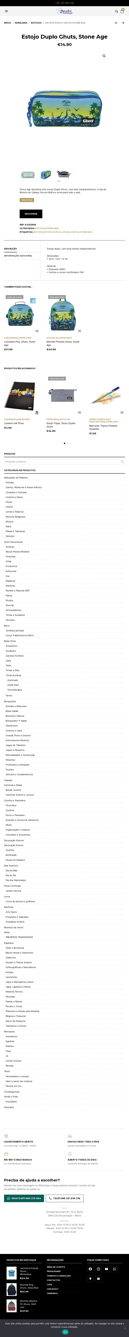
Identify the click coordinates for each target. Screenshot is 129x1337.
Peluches (10, 759)
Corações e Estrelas (16, 492)
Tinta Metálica (14, 689)
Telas (8, 665)
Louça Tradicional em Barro (20, 635)
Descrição (10, 248)
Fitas (8, 1051)
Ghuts (74, 232)
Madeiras (10, 581)
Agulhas (10, 1041)
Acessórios (11, 646)
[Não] (124, 1328)
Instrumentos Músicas (17, 740)
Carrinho (52, 1293)
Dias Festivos (11, 865)
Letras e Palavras (15, 511)
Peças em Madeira (15, 860)
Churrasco (11, 805)
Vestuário (9, 1107)
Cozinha (10, 810)
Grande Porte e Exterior (18, 735)
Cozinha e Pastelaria (14, 800)
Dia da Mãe (11, 870)
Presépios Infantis (15, 921)
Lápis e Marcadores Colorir (20, 982)
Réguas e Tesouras (16, 1016)
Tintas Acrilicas (13, 675)
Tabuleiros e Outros (16, 1026)
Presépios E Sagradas (17, 917)
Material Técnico (14, 991)
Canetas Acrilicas (15, 655)
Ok (65, 1332)
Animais (10, 482)
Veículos (10, 536)
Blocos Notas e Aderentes (19, 952)
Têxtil (7, 1071)
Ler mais (37, 331)
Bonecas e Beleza (15, 716)
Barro (7, 625)
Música (9, 521)
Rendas (9, 1065)
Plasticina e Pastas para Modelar (22, 1011)
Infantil (9, 506)
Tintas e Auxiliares (15, 615)
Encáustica (11, 566)
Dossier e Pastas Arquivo (19, 962)
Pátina (9, 595)
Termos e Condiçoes (59, 1276)
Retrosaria (9, 1031)
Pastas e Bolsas (14, 1001)
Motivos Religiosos (15, 516)
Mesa (8, 824)
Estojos (36, 23)
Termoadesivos (14, 610)
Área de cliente (56, 1267)
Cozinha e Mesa (14, 497)
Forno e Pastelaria (15, 815)
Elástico (10, 1046)
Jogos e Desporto (15, 750)
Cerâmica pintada (15, 630)
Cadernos (10, 419)
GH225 (65, 232)
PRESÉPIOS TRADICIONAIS (19, 937)
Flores (9, 502)
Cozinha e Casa (14, 730)
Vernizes (10, 620)
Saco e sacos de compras (19, 1081)
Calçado (8, 780)
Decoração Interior (13, 845)
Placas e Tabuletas (15, 531)
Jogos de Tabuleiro (16, 745)
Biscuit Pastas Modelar (17, 551)
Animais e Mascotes (16, 706)
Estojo (37, 232)
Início (7, 23)
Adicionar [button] (37, 413)
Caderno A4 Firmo (14, 423)
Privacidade (54, 1271)
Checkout (52, 1289)
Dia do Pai (11, 875)
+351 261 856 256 (64, 3)
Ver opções (122, 413)
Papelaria (21, 23)
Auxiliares (11, 651)
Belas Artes (10, 641)
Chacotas (10, 556)
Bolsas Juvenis (13, 790)
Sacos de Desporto (16, 1021)
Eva (7, 576)
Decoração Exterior (14, 840)
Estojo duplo (52, 232)
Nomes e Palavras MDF (18, 590)
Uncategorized (11, 1091)
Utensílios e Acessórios (18, 834)
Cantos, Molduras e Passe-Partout (24, 487)
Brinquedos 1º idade (16, 720)
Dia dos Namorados (16, 880)
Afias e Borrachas (15, 947)
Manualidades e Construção (20, 755)
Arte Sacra (11, 912)
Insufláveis (11, 1101)
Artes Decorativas (13, 542)
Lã (7, 1056)
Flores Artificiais (12, 885)
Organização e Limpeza (18, 829)
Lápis (8, 660)
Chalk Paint (13, 685)
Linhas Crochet (14, 1060)
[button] (7, 11)
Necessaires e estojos (17, 1076)
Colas (8, 561)
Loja (49, 1284)
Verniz (9, 695)
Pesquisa (122, 461)
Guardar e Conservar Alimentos (22, 820)
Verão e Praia (11, 1096)
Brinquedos (10, 701)
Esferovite (11, 571)
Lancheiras (11, 338)
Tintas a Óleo (12, 670)
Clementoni (12, 725)
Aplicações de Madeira (16, 477)
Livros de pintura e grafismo (20, 901)
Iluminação (11, 855)
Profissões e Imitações (17, 764)
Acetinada (12, 680)
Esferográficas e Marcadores (100, 420)
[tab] (22, 248)
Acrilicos (10, 546)
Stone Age (85, 232)
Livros (7, 896)
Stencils (10, 605)
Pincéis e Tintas (14, 1006)
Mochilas (52, 338)
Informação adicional (18, 255)
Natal (8, 526)
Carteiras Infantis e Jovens (20, 794)
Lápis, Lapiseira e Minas (18, 986)
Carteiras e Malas (13, 785)
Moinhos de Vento (13, 927)
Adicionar (31, 214)
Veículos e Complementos (19, 774)
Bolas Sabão (12, 711)
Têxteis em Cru (14, 1086)
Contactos (53, 1280)
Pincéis (9, 600)
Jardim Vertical (13, 890)
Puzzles (10, 769)
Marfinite (10, 585)
